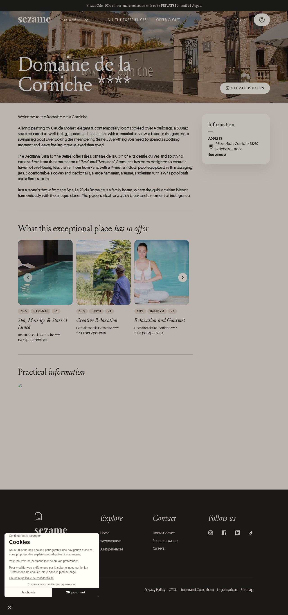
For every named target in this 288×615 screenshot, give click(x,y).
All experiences (111, 549)
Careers (158, 548)
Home (105, 533)
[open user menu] (262, 19)
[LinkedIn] (237, 532)
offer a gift (168, 19)
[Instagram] (210, 532)
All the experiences (127, 19)
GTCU (173, 589)
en (239, 19)
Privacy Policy (155, 589)
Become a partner (166, 540)
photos (248, 88)
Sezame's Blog (110, 541)
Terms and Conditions (197, 589)
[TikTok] (251, 532)
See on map (217, 154)
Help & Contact (164, 533)
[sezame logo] (34, 20)
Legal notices (227, 589)
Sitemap (247, 589)
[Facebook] (224, 532)
